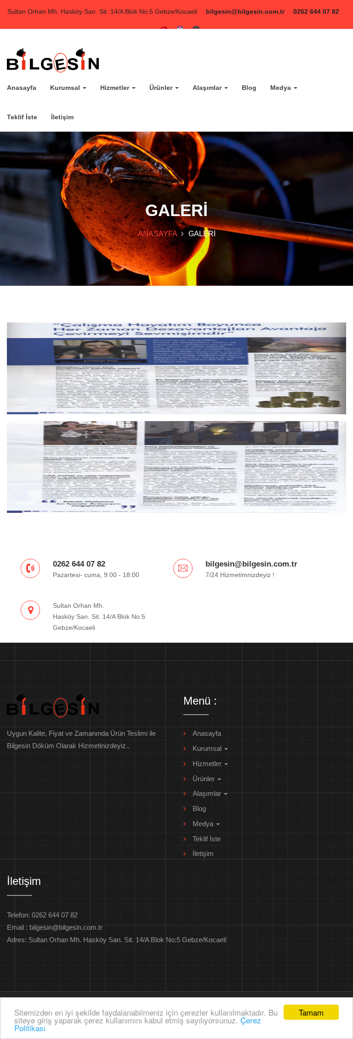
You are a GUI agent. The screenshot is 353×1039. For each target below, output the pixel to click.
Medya (281, 87)
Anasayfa (21, 87)
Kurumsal (66, 87)
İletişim (62, 117)
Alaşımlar (208, 87)
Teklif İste (22, 117)
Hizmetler (115, 87)
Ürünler (161, 87)
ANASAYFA (157, 234)
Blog (249, 87)
